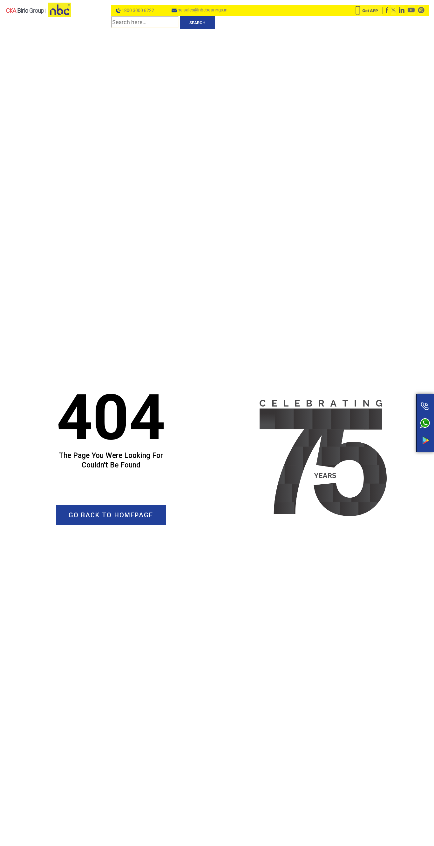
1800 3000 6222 (137, 10)
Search (197, 22)
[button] (111, 515)
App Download (400, 428)
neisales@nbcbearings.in (202, 9)
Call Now (400, 392)
